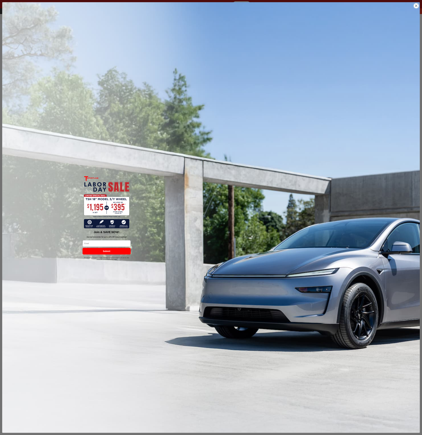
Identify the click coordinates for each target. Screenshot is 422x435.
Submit (106, 251)
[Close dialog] (416, 6)
